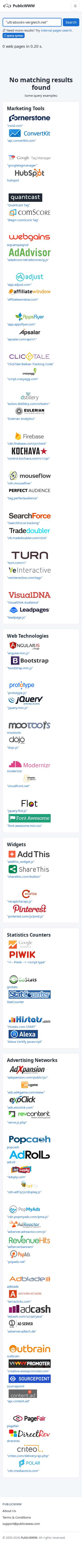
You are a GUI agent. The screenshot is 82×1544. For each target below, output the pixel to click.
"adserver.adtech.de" (21, 1331)
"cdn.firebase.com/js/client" (27, 443)
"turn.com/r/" (16, 562)
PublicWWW (23, 5)
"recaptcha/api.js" (19, 901)
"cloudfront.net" (18, 786)
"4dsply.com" (16, 1177)
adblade (13, 1286)
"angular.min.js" (18, 653)
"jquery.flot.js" (17, 811)
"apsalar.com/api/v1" (22, 339)
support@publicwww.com (21, 1524)
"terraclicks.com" (19, 1301)
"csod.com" (15, 125)
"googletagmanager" (22, 165)
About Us (9, 1511)
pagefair (13, 1426)
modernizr (14, 771)
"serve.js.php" (17, 1122)
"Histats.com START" (21, 1026)
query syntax (14, 35)
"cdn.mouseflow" (19, 483)
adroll (11, 1162)
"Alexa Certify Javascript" (24, 1041)
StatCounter (15, 1002)
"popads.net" (16, 1262)
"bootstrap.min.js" (20, 668)
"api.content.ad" (18, 1401)
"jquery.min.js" (17, 708)
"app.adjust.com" (19, 284)
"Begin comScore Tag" (23, 220)
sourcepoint (15, 1386)
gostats (12, 987)
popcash (13, 1147)
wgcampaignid (17, 245)
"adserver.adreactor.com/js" (26, 1231)
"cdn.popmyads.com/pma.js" (28, 1217)
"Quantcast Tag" (18, 205)
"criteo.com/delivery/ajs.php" (28, 1456)
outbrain (13, 1356)
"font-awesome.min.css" (24, 826)
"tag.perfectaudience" (22, 498)
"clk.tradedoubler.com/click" (27, 538)
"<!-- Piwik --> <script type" (26, 962)
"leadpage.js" (16, 617)
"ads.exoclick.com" (20, 1107)
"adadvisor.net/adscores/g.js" (28, 260)
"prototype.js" (17, 693)
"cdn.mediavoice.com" (23, 1471)
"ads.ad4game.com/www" (26, 1092)
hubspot (13, 180)
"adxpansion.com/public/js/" (27, 1077)
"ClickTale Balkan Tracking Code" (30, 364)
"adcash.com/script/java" (25, 1316)
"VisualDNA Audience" (23, 602)
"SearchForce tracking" (23, 523)
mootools (14, 732)
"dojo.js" (13, 747)
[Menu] (75, 6)
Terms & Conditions (17, 1517)
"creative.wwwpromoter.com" (28, 1371)
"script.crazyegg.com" (22, 379)
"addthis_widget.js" (20, 861)
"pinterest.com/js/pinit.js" (25, 916)
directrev (13, 1441)
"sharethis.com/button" (24, 876)
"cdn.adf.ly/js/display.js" (24, 1192)
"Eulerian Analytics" (21, 418)
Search (71, 22)
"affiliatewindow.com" (22, 299)
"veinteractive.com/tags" (24, 577)
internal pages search (56, 30)
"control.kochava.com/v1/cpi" (28, 458)
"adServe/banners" (20, 1247)
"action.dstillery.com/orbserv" (28, 404)
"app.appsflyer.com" (21, 324)
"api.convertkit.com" (21, 140)
